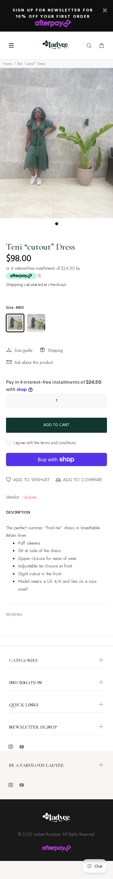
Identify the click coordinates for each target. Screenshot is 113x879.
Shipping (14, 284)
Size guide (23, 350)
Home (7, 63)
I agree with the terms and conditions (45, 443)
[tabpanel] (56, 143)
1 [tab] (56, 223)
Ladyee (30, 497)
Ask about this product (33, 362)
